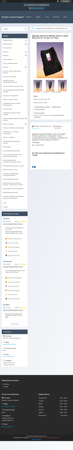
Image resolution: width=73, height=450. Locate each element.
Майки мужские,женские (10, 192)
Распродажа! (7, 147)
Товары (38, 17)
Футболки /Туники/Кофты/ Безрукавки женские (11, 174)
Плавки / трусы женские (10, 99)
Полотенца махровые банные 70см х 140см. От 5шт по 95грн (15, 271)
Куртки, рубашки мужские (10, 179)
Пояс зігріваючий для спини (11, 150)
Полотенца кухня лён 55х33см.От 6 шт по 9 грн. (14, 228)
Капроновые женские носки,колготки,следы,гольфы (12, 161)
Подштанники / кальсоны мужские (13, 188)
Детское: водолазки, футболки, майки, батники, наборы (12, 155)
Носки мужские (7, 44)
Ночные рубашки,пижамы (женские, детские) (13, 90)
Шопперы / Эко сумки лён (10, 95)
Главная (28, 17)
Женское (5, 55)
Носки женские (7, 109)
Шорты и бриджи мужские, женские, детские (13, 119)
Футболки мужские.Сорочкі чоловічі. (13, 166)
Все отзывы (14, 324)
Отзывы (5, 207)
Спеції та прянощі (8, 124)
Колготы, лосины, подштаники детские (12, 72)
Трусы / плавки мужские (10, 63)
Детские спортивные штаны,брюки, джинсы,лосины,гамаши (13, 197)
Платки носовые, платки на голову (13, 86)
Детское (5, 67)
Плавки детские (7, 59)
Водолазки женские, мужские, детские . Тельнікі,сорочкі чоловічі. (13, 184)
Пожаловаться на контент (35, 437)
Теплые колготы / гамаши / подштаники (11, 132)
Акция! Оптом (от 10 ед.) (10, 169)
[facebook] (33, 167)
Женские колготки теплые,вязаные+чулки (10, 81)
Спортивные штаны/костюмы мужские (11, 113)
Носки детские (7, 48)
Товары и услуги (8, 40)
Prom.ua (44, 436)
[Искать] (25, 29)
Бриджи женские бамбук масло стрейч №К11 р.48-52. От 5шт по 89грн (14, 315)
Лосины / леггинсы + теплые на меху (13, 128)
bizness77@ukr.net (8, 356)
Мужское (5, 51)
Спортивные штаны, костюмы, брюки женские (12, 104)
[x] (35, 167)
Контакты (56, 17)
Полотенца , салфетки (9, 76)
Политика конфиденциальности (51, 437)
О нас (47, 17)
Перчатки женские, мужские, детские (11, 142)
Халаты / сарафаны (9, 137)
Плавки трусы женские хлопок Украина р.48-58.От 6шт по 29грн (14, 232)
